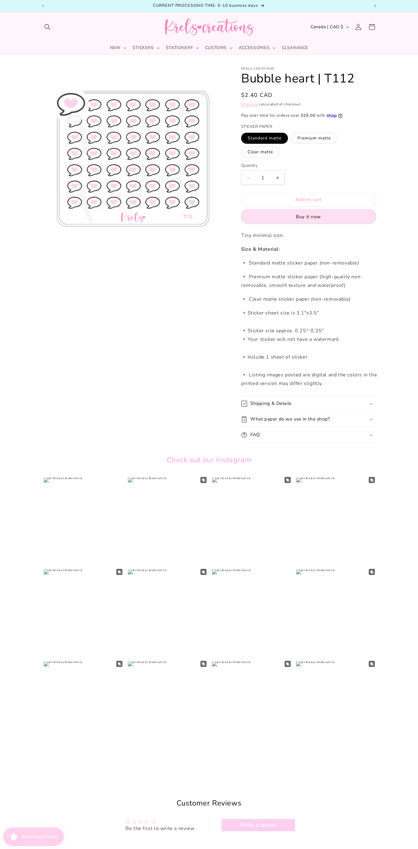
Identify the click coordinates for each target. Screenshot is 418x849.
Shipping (249, 104)
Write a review (258, 825)
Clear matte (260, 152)
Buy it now (308, 217)
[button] (47, 27)
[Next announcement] (375, 6)
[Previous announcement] (43, 6)
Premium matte (314, 138)
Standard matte (265, 138)
